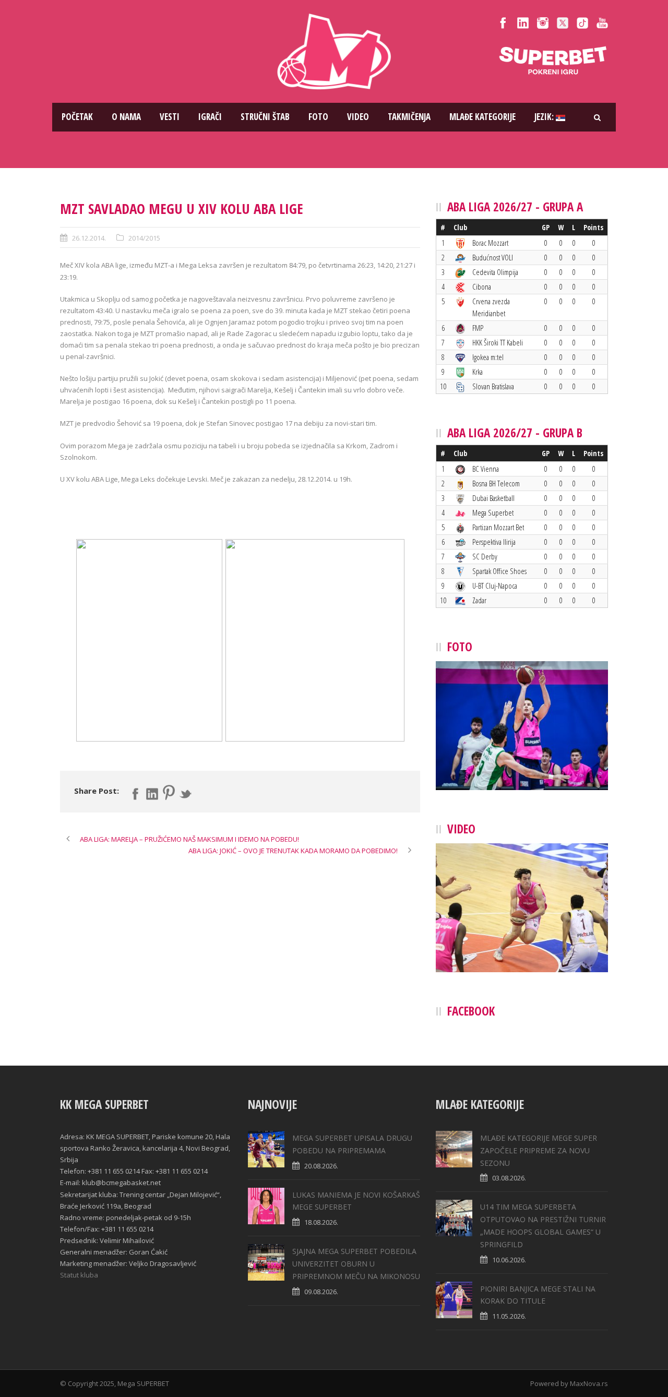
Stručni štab (265, 117)
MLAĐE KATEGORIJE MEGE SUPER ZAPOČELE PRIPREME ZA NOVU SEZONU (538, 1150)
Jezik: (545, 117)
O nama (126, 117)
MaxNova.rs (589, 1383)
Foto (318, 117)
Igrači (210, 117)
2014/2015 (144, 238)
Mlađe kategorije (482, 117)
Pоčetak (77, 117)
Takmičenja (409, 117)
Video (358, 117)
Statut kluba (79, 1275)
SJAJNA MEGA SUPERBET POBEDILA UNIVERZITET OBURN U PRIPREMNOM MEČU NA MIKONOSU (356, 1263)
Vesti (170, 117)
